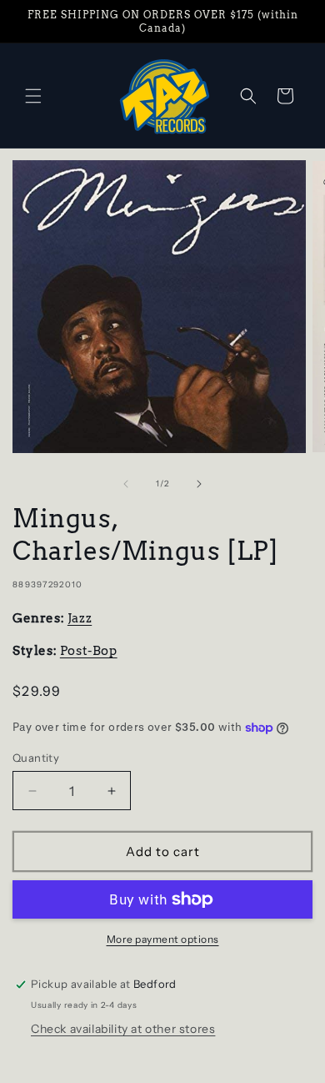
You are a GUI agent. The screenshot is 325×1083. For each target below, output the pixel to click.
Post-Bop (89, 650)
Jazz (80, 618)
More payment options (163, 939)
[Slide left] (126, 484)
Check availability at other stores (123, 1028)
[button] (33, 96)
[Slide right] (199, 484)
